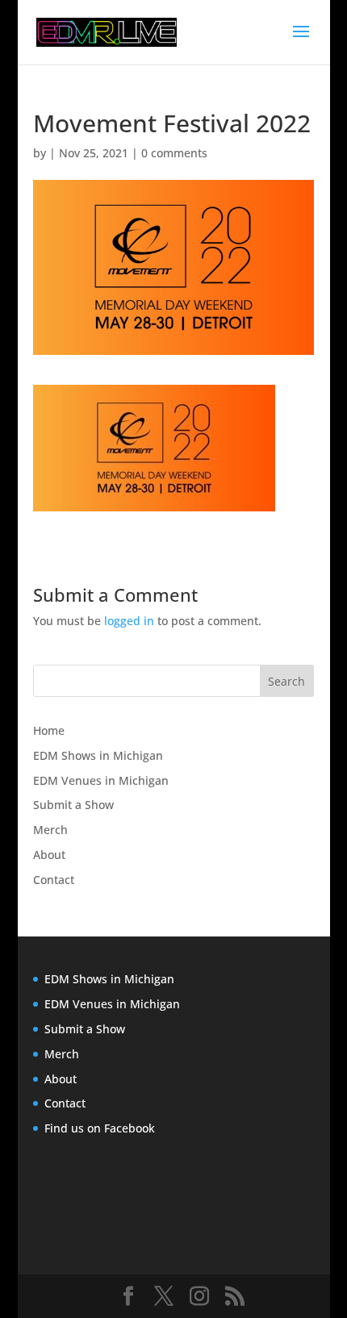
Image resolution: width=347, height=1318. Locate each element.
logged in (129, 620)
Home (49, 730)
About (49, 854)
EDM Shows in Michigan (98, 755)
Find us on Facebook (99, 1128)
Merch (50, 829)
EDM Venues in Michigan (101, 780)
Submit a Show (73, 804)
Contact (53, 879)
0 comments (174, 153)
